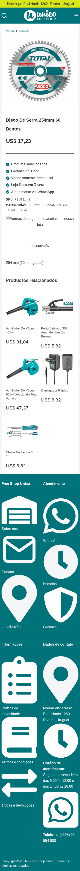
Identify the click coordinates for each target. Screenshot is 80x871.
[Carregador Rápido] (57, 368)
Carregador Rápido (54, 390)
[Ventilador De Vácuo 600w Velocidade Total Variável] (22, 368)
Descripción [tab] (40, 246)
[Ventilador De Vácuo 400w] (22, 306)
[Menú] (76, 16)
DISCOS (34, 205)
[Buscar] (4, 15)
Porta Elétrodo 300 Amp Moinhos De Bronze (54, 332)
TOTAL (23, 210)
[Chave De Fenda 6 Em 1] (22, 430)
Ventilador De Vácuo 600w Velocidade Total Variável (21, 394)
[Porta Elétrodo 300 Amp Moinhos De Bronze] (57, 306)
